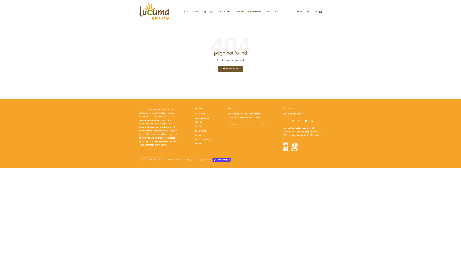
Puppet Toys (207, 11)
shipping (199, 122)
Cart (317, 11)
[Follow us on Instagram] (292, 121)
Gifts (195, 11)
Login (308, 11)
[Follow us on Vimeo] (312, 121)
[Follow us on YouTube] (306, 121)
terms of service (202, 139)
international (200, 131)
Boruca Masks (254, 11)
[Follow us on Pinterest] (299, 121)
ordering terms (202, 118)
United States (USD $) (149, 160)
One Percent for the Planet (304, 135)
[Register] (262, 124)
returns (198, 126)
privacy (198, 135)
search (198, 143)
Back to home (231, 69)
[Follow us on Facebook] (286, 121)
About (268, 11)
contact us (200, 114)
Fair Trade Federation (306, 131)
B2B (276, 11)
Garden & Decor (224, 11)
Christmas (239, 11)
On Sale (186, 11)
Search (298, 11)
